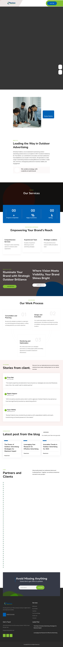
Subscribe (40, 587)
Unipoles (34, 618)
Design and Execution (38, 316)
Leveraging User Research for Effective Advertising (31, 446)
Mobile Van (34, 615)
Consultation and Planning (11, 317)
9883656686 (10, 614)
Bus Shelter (35, 608)
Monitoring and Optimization (25, 342)
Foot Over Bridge (36, 613)
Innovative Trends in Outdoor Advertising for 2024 (50, 446)
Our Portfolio (10, 286)
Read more (7, 455)
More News (46, 432)
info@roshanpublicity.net (8, 630)
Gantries (34, 611)
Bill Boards (34, 606)
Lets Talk (52, 3)
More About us (40, 285)
